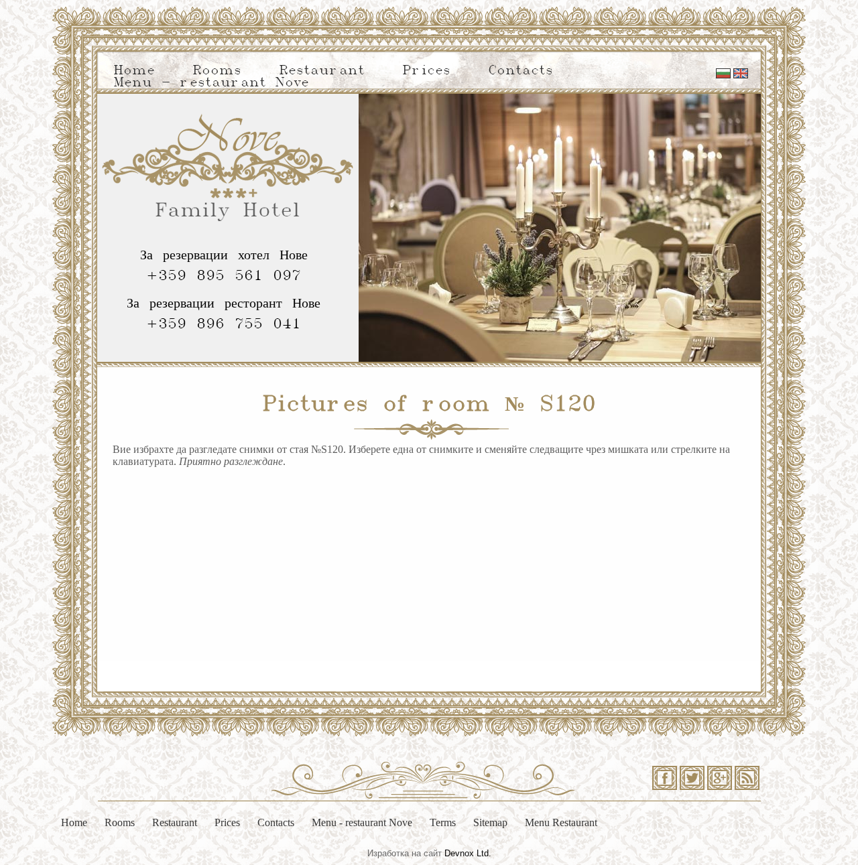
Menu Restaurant (561, 822)
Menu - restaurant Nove (211, 83)
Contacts (520, 71)
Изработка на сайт (404, 853)
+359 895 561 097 (223, 276)
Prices (426, 71)
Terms (443, 822)
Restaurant (322, 71)
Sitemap (490, 822)
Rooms (216, 71)
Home (134, 71)
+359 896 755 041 (223, 324)
